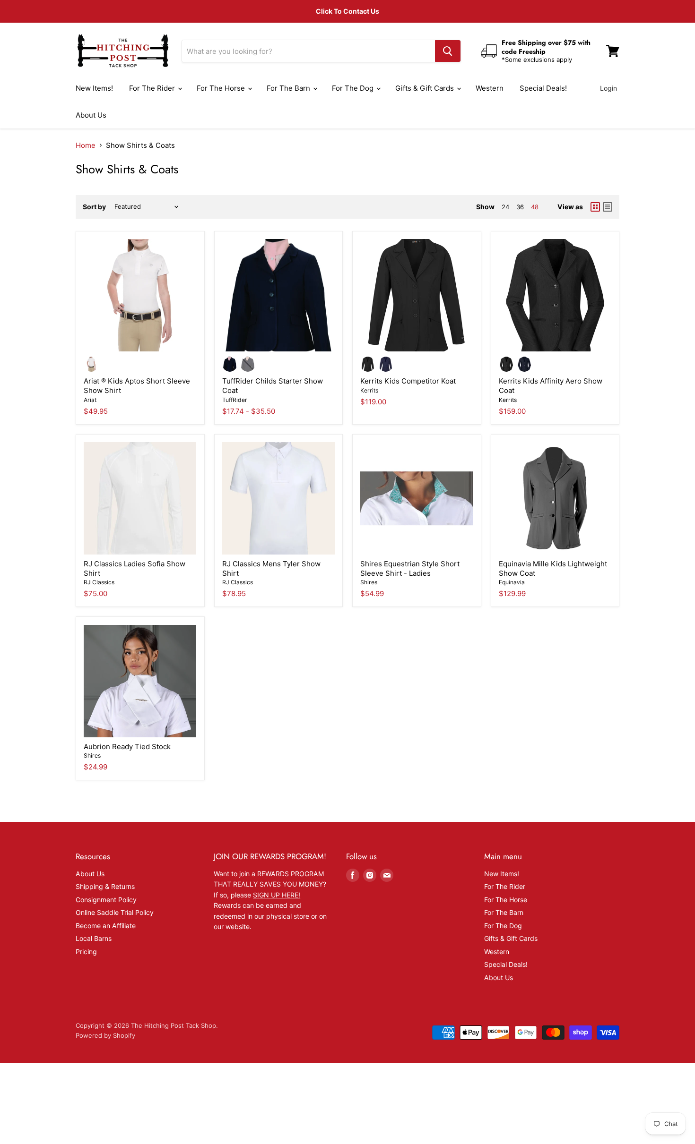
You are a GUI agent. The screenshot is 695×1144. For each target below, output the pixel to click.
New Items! (94, 88)
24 (505, 207)
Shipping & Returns (105, 886)
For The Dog (353, 88)
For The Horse (222, 88)
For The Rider (153, 88)
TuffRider (234, 399)
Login (608, 88)
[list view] (607, 207)
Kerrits (369, 390)
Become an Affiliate (106, 926)
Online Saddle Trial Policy (115, 912)
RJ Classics (99, 582)
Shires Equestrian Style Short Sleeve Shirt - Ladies (410, 568)
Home (86, 145)
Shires (368, 582)
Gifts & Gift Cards (425, 88)
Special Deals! (543, 88)
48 (535, 207)
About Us (91, 115)
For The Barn (289, 88)
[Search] (447, 51)
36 (520, 207)
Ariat (90, 399)
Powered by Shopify (105, 1035)
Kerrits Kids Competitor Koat (408, 380)
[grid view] (595, 207)
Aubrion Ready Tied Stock (127, 746)
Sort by (94, 207)
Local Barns (94, 938)
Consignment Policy (106, 900)
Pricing (86, 952)
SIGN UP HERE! (276, 895)
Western (490, 88)
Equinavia (512, 582)
